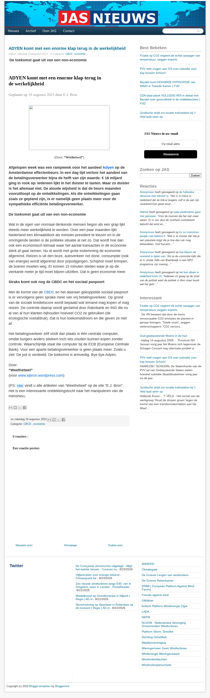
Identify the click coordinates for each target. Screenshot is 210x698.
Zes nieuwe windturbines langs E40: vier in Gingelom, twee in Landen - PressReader (103, 585)
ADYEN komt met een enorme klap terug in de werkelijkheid (67, 48)
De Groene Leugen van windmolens (165, 575)
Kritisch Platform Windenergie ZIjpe (164, 606)
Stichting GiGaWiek (154, 637)
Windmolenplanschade (156, 665)
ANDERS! (148, 564)
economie (80, 53)
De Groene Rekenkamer (157, 580)
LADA (145, 611)
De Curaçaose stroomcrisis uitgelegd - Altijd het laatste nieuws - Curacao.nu (104, 567)
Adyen (108, 167)
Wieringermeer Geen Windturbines (164, 648)
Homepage (70, 545)
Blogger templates (40, 686)
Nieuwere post (24, 545)
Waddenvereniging (154, 642)
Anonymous (147, 192)
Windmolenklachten (154, 659)
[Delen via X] (20, 407)
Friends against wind (155, 595)
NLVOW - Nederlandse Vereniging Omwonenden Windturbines (164, 624)
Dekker (144, 212)
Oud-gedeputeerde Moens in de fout (163, 335)
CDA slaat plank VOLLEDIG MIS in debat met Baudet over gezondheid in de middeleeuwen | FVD (170, 99)
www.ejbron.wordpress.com (40, 375)
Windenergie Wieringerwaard (160, 653)
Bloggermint (62, 686)
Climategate (149, 569)
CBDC (49, 292)
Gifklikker (148, 600)
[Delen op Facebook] (25, 407)
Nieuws (13, 31)
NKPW (146, 617)
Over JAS (49, 31)
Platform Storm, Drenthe (157, 631)
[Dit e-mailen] (10, 407)
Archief (31, 31)
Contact (68, 31)
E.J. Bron (70, 95)
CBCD (69, 53)
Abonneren (171, 154)
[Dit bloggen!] (15, 407)
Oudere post (115, 545)
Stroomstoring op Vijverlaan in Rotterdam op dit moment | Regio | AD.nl (104, 606)
